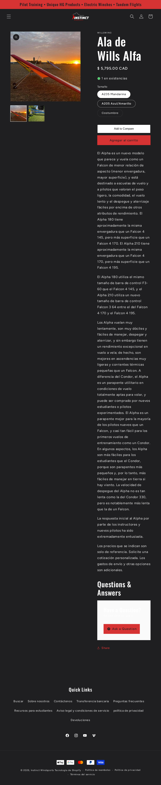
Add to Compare (124, 128)
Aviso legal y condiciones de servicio (83, 710)
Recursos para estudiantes (33, 710)
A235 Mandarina (114, 94)
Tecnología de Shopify (68, 770)
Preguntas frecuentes (128, 701)
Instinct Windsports (42, 770)
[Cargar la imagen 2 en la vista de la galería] (36, 113)
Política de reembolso (97, 770)
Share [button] (105, 648)
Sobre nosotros (39, 701)
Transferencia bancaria (93, 701)
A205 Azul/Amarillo (116, 103)
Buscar (18, 701)
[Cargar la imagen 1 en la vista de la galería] (18, 113)
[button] (8, 16)
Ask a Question (124, 629)
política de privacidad (128, 710)
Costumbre (112, 114)
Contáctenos (63, 701)
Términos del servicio (82, 774)
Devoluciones (80, 720)
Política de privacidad (127, 770)
